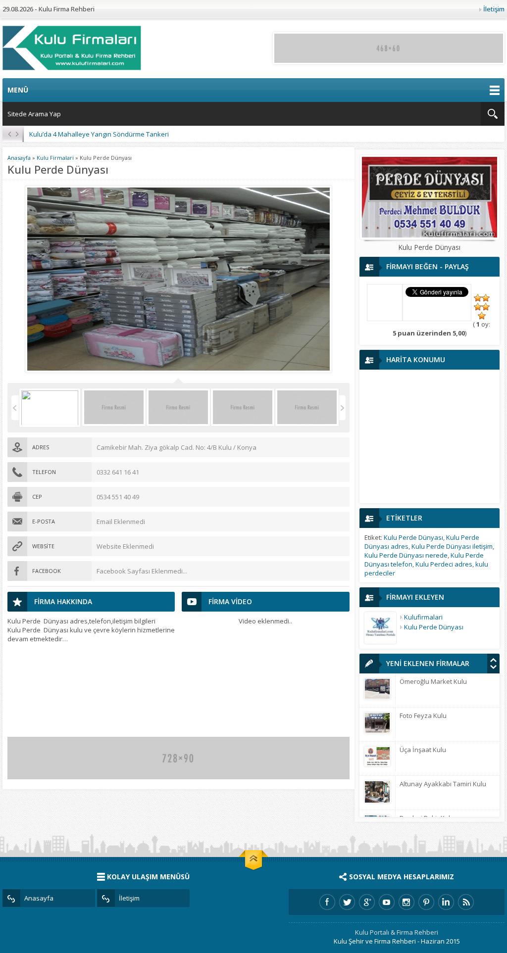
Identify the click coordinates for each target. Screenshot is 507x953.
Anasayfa (19, 157)
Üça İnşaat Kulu (423, 749)
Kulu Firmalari (55, 157)
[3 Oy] (478, 307)
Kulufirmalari (423, 617)
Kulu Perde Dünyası (413, 537)
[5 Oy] (482, 316)
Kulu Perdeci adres (443, 564)
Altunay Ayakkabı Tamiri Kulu (443, 783)
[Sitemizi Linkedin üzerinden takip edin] (446, 902)
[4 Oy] (486, 307)
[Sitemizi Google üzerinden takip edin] (366, 902)
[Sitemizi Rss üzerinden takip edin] (465, 902)
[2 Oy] (486, 298)
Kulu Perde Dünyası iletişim (452, 546)
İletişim (494, 8)
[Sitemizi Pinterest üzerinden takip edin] (426, 902)
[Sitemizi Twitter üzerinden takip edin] (347, 902)
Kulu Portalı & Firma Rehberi (396, 932)
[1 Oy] (478, 298)
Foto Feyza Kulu (423, 715)
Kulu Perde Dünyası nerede (406, 555)
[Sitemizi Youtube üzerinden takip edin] (386, 902)
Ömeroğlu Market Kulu (433, 681)
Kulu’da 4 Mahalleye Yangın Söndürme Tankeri (99, 134)
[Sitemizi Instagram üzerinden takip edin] (406, 902)
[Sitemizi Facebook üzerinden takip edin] (327, 902)
